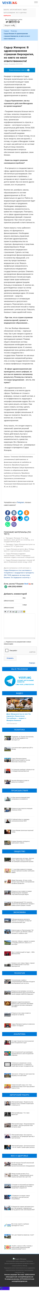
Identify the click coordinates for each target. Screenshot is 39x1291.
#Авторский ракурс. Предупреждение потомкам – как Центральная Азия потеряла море (23, 1125)
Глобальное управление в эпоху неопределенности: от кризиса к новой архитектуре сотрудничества (22, 1064)
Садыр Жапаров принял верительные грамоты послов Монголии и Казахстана (20, 760)
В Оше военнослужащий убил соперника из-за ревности (20, 798)
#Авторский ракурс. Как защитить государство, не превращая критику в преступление (22, 1136)
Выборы (6, 9)
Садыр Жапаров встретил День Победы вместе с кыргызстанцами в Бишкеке (19, 550)
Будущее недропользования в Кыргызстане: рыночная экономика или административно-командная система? (22, 1004)
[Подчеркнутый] (10, 611)
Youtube (12, 22)
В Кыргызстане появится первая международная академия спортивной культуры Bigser (21, 893)
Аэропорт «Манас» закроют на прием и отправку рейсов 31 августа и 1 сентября (23, 942)
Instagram (15, 22)
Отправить (10, 658)
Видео (25, 9)
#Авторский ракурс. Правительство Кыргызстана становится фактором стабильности (22, 1103)
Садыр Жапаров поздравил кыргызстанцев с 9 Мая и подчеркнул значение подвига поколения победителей (19, 555)
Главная (6, 31)
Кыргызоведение (9, 12)
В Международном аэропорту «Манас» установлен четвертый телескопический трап (21, 921)
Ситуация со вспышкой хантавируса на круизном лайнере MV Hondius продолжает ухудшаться (22, 1186)
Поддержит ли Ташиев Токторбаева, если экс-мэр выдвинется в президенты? (22, 738)
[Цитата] (18, 611)
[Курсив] (8, 611)
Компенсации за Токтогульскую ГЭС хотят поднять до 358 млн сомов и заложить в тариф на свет (22, 931)
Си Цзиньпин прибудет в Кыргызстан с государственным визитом (22, 770)
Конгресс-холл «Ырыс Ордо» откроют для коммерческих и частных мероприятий (23, 964)
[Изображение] (16, 611)
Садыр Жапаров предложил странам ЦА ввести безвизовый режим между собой (19, 561)
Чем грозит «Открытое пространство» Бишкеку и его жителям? (23, 1074)
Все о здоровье (21, 12)
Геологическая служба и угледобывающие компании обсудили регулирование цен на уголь (23, 981)
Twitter (6, 22)
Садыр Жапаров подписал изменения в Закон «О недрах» (23, 1024)
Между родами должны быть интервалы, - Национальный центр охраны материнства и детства (22, 1175)
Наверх (32, 663)
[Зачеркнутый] (13, 611)
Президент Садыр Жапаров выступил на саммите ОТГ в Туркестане (19, 545)
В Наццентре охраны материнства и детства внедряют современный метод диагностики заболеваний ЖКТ (23, 1208)
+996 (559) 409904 (15, 586)
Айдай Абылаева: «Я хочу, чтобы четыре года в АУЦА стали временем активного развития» (22, 882)
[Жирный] (5, 611)
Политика (14, 31)
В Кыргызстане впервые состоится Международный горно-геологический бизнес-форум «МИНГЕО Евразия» (23, 992)
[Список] (21, 611)
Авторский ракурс (16, 9)
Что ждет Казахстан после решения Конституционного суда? (22, 1041)
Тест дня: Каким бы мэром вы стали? (22, 1235)
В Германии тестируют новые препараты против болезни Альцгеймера (20, 1197)
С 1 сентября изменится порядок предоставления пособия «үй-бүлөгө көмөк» (22, 871)
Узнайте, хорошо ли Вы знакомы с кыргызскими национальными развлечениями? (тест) (22, 1247)
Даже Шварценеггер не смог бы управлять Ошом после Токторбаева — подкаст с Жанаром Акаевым (18, 717)
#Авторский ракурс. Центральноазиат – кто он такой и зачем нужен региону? (23, 1146)
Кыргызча (7, 15)
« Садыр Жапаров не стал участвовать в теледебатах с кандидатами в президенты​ (19, 570)
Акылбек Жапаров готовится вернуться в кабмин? (20, 781)
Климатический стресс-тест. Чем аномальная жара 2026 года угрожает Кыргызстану (23, 1086)
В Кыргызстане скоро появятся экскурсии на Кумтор (21, 1013)
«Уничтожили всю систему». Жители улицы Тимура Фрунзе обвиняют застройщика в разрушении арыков (22, 860)
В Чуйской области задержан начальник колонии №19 (20, 820)
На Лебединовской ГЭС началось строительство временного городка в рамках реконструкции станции (22, 904)
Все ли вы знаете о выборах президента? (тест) (20, 1224)
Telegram (18, 22)
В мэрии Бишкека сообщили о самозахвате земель (20, 842)
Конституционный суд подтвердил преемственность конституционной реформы (22, 1053)
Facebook (9, 22)
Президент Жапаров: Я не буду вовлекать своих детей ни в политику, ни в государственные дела (19, 539)
